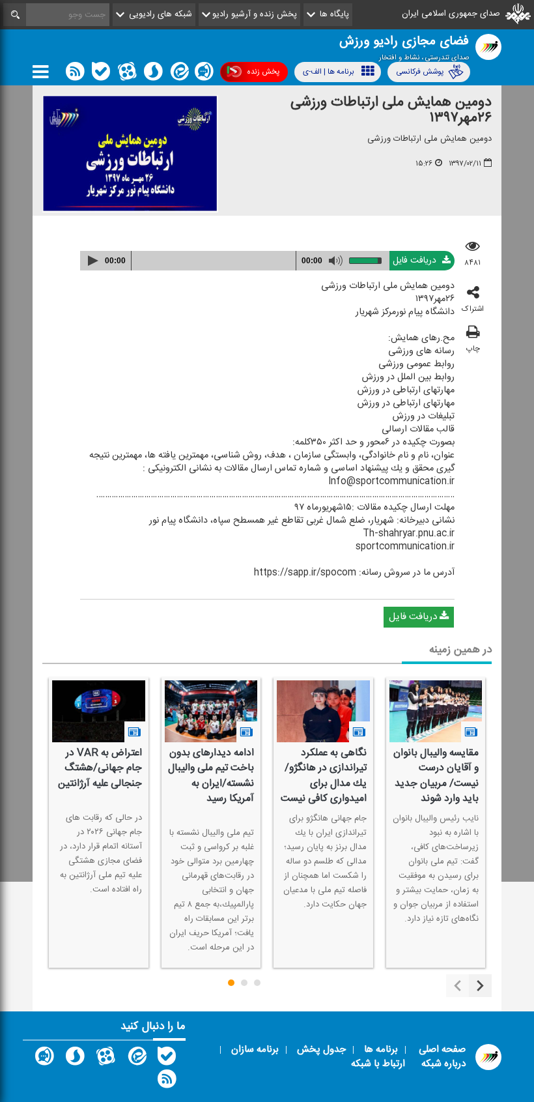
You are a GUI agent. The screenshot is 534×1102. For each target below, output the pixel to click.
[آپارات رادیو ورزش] (105, 1059)
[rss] (75, 74)
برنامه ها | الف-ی (328, 71)
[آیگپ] (204, 74)
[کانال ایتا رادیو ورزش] (136, 1059)
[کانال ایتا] (178, 74)
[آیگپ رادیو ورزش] (44, 1059)
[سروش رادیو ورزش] (75, 1059)
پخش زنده (263, 71)
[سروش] (153, 74)
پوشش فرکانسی (419, 71)
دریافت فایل (416, 260)
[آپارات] (127, 74)
